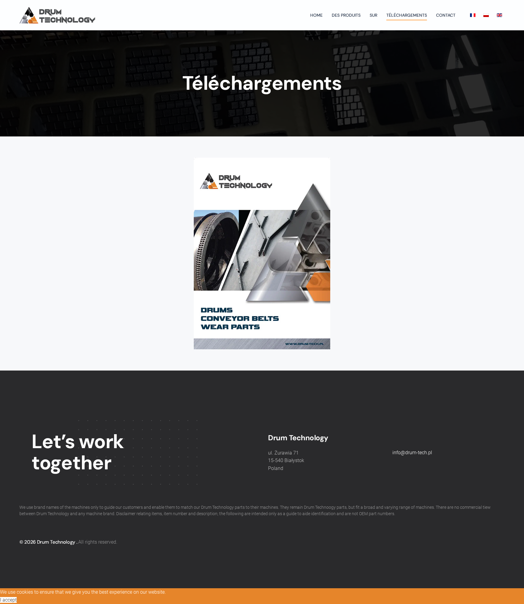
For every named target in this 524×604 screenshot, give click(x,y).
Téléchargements (406, 15)
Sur (373, 15)
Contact (445, 15)
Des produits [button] (346, 15)
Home (316, 15)
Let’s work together (78, 452)
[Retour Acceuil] (57, 15)
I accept (8, 600)
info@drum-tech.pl (412, 452)
